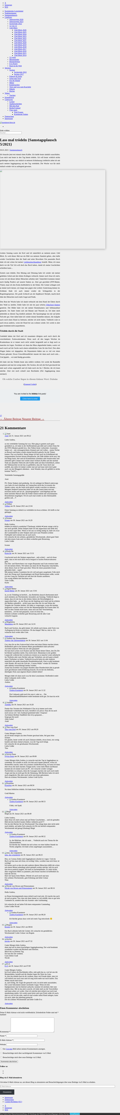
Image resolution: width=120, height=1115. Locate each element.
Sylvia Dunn (9, 756)
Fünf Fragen (18, 112)
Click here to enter (30, 398)
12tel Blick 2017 (20, 49)
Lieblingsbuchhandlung (32, 262)
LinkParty (8, 17)
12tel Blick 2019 (20, 45)
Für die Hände (14, 81)
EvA (6, 966)
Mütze (11, 83)
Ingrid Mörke (10, 591)
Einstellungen (75, 1114)
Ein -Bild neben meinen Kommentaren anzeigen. (24, 1049)
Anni (6, 436)
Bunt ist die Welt (15, 66)
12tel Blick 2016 (20, 51)
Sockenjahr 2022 (15, 24)
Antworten (9, 502)
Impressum (9, 119)
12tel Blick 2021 (20, 41)
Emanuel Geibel (30, 384)
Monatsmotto (14, 60)
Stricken (8, 68)
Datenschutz (9, 116)
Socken (12, 70)
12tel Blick (13, 28)
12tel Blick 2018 (20, 47)
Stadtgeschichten (15, 104)
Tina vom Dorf (10, 729)
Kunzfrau (8, 785)
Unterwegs (9, 100)
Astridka (8, 705)
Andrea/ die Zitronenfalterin (15, 640)
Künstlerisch (9, 97)
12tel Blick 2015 (20, 53)
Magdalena (9, 624)
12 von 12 (13, 26)
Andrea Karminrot (16, 690)
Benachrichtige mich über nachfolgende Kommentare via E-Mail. (27, 1053)
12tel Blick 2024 (20, 34)
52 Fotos (12, 57)
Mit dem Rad (14, 106)
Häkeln (12, 89)
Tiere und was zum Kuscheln (20, 87)
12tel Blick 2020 (20, 43)
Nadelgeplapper (10, 13)
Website (3, 1044)
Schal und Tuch (15, 78)
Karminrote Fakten (21, 114)
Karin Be (8, 553)
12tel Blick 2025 (20, 32)
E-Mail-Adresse (6, 1040)
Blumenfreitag (14, 62)
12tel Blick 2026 (20, 30)
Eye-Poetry (13, 64)
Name (3, 1036)
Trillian (7, 506)
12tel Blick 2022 (20, 38)
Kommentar (5, 1032)
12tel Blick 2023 (20, 36)
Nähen (7, 93)
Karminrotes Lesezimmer (14, 11)
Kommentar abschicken (9, 1061)
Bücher (12, 91)
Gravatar (9, 1049)
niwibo (7, 941)
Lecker (12, 102)
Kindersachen (14, 85)
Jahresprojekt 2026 (16, 19)
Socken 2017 (19, 74)
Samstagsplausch (11, 15)
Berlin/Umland (14, 108)
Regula (7, 927)
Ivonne (7, 520)
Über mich (13, 110)
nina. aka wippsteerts (12, 855)
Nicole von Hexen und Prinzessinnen (18, 888)
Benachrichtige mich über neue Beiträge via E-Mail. (22, 1057)
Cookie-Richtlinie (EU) (13, 1102)
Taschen (12, 95)
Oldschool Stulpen (52, 305)
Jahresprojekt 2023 (16, 22)
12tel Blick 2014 (20, 55)
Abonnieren (7, 1092)
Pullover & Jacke (15, 76)
